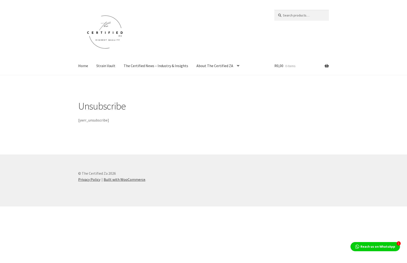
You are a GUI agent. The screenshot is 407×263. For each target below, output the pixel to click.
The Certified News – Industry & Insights (156, 65)
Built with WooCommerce (124, 179)
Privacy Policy (89, 179)
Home (83, 65)
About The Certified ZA (214, 65)
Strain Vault (105, 65)
